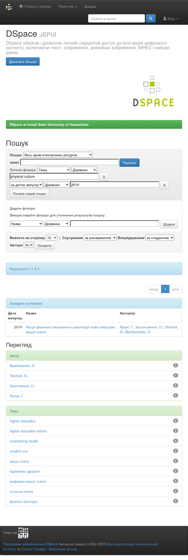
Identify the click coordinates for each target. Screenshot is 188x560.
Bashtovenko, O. (138, 331)
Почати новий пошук (29, 193)
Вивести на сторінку (27, 237)
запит (14, 162)
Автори (16, 244)
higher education (23, 420)
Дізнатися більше (22, 61)
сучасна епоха (21, 491)
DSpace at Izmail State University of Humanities (49, 124)
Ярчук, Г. (127, 326)
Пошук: (16, 154)
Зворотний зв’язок (62, 548)
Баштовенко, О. (149, 326)
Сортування (72, 237)
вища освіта (19, 461)
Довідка (90, 6)
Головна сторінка (37, 6)
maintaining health (24, 441)
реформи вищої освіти (28, 481)
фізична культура (23, 501)
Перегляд (66, 6)
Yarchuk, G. (19, 375)
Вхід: (171, 18)
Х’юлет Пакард (33, 548)
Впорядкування (131, 237)
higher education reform (28, 431)
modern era (19, 451)
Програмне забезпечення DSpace (30, 543)
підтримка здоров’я (25, 471)
